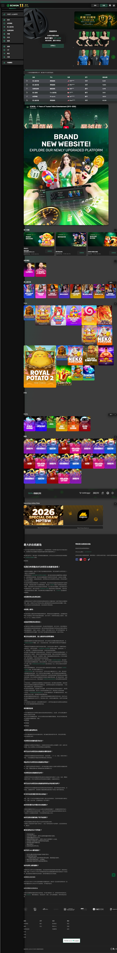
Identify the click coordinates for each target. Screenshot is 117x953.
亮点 (41, 926)
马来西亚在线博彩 (28, 671)
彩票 (25, 937)
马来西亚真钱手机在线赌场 (38, 663)
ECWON (58, 590)
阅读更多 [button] (26, 560)
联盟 (68, 926)
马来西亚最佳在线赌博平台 (36, 692)
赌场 (25, 926)
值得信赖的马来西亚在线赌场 (39, 575)
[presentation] (115, 261)
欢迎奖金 (28, 894)
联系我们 (54, 923)
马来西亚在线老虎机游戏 (49, 679)
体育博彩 (26, 923)
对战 (25, 934)
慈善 (68, 929)
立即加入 (53, 45)
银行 (41, 923)
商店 (68, 923)
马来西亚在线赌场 (29, 557)
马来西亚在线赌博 (28, 642)
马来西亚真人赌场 (44, 588)
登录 (95, 5)
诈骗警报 (54, 929)
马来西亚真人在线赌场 (44, 648)
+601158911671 (87, 551)
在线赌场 (52, 584)
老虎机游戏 (26, 929)
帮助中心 (54, 926)
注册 (104, 5)
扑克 (25, 931)
